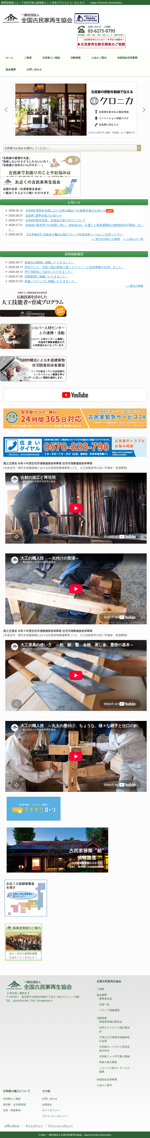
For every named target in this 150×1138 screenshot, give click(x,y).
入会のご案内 (99, 57)
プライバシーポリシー (54, 1116)
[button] (75, 109)
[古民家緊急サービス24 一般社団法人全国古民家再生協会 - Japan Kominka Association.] (75, 418)
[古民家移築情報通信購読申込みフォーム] (57, 849)
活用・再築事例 (12, 1110)
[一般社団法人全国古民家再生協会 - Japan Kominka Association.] (51, 18)
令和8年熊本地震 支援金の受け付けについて (55, 220)
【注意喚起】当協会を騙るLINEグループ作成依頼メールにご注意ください (74, 234)
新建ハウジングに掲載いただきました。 (51, 281)
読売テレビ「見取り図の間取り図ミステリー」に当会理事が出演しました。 (74, 267)
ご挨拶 (28, 57)
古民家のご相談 (51, 57)
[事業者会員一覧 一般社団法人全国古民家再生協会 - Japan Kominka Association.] (25, 897)
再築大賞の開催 (108, 1062)
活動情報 (76, 57)
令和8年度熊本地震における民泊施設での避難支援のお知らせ (68, 210)
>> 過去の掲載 (134, 286)
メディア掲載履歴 (109, 1010)
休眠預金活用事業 (127, 57)
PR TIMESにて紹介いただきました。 (49, 272)
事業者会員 (105, 998)
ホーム (9, 57)
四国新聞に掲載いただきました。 (47, 276)
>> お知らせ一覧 (133, 239)
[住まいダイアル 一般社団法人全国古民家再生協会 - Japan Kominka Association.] (75, 446)
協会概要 (11, 69)
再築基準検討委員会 (110, 1021)
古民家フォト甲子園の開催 (114, 1056)
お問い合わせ (34, 69)
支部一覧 (104, 1004)
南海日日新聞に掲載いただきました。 (49, 262)
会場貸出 (47, 1104)
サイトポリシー (51, 1110)
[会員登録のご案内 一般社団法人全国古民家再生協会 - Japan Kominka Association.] (23, 941)
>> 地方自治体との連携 (105, 239)
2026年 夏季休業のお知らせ (43, 215)
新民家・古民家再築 (14, 1104)
